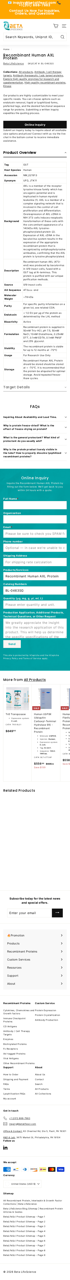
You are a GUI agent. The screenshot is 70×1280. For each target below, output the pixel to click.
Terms (6, 1089)
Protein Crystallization (47, 1015)
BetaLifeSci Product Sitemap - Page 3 (24, 1226)
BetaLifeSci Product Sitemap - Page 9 (24, 1255)
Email (7, 527)
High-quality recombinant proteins (45, 82)
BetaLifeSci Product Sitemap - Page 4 (24, 1231)
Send (12, 644)
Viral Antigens (11, 1058)
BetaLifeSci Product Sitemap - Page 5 (24, 1236)
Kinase (7, 86)
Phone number (13, 541)
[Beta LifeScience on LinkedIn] (5, 1147)
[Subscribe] (57, 913)
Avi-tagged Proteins (14, 1053)
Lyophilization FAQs (14, 1093)
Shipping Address (15, 555)
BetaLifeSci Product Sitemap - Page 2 (24, 1221)
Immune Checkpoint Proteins (14, 1020)
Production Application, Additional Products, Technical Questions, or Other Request (33, 614)
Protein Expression (45, 1010)
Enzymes (8, 1039)
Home (6, 49)
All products (26, 71)
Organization (12, 513)
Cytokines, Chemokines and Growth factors (18, 1012)
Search (39, 1084)
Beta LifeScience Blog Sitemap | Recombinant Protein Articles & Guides (33, 1210)
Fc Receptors (10, 1048)
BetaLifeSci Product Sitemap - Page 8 (24, 1250)
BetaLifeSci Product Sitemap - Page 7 (24, 1245)
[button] (35, 152)
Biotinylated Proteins (15, 1044)
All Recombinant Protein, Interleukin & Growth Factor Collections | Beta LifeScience (32, 1202)
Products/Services (15, 569)
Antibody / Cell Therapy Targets (16, 1033)
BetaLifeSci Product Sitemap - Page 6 (24, 1240)
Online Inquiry (35, 124)
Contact (39, 1079)
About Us (40, 1074)
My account (9, 1098)
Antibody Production (46, 1020)
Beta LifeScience (13, 63)
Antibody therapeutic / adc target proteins (38, 75)
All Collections (43, 1093)
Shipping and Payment (15, 1079)
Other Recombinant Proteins (19, 1063)
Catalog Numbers (15, 584)
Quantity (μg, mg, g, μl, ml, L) (23, 598)
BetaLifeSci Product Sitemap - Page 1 (24, 1216)
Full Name (10, 498)
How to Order (10, 1074)
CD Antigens (10, 1026)
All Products (35, 679)
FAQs (6, 1084)
